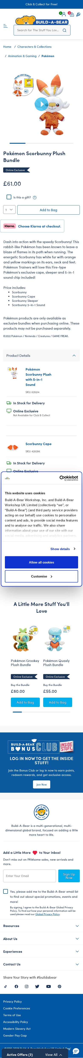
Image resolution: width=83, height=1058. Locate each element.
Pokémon (48, 56)
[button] (64, 14)
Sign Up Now (69, 876)
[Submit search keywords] (64, 30)
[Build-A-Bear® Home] (42, 20)
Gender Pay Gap (15, 1035)
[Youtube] (48, 986)
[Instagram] (26, 986)
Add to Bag (48, 210)
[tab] (41, 355)
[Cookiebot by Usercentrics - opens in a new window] (59, 478)
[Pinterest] (59, 986)
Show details (60, 549)
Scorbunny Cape (39, 443)
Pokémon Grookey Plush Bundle (25, 663)
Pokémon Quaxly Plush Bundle (56, 663)
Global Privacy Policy (47, 914)
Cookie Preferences (16, 1008)
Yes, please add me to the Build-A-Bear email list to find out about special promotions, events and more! (44, 902)
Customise (39, 576)
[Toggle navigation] (5, 25)
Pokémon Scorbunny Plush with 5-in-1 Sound (38, 377)
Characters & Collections (34, 47)
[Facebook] (16, 986)
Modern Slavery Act (17, 1029)
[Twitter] (37, 986)
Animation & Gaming (22, 56)
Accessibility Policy (15, 1022)
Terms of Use (12, 1015)
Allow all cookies (41, 562)
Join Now (42, 784)
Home (7, 47)
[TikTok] (5, 986)
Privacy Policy (12, 1001)
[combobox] (38, 30)
